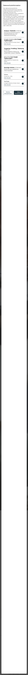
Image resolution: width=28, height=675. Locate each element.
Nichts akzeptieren (8, 92)
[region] (14, 58)
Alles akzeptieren (18, 92)
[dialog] (14, 337)
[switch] (22, 32)
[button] (23, 32)
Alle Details (7, 44)
